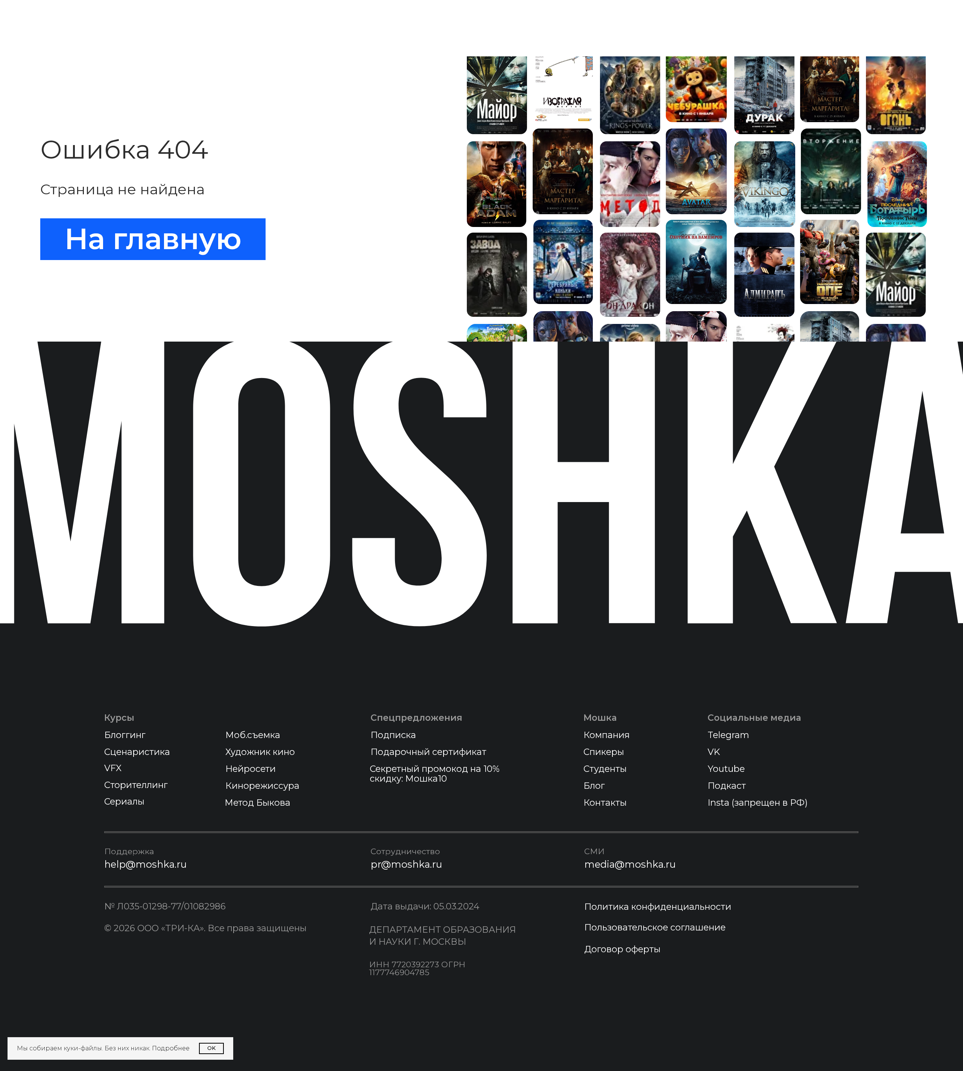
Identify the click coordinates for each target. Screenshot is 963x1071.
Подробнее (171, 1048)
